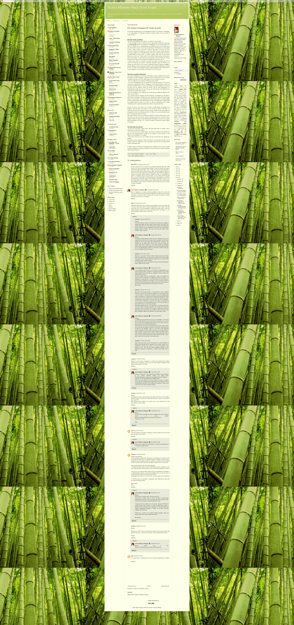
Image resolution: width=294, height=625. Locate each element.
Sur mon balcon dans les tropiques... (115, 68)
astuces (175, 89)
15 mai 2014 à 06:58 (140, 454)
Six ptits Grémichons (114, 104)
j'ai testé (184, 107)
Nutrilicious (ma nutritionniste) (116, 188)
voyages (177, 134)
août (178, 221)
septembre (179, 185)
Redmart (111, 207)
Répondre (133, 185)
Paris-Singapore (113, 27)
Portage (183, 117)
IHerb (110, 205)
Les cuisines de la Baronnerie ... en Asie (114, 142)
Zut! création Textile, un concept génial (181, 194)
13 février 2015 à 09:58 (156, 316)
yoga (179, 136)
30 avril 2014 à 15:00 (155, 442)
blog (180, 91)
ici (128, 33)
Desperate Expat (113, 101)
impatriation (183, 106)
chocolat (176, 94)
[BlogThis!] (151, 154)
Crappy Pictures (113, 134)
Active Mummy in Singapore (138, 190)
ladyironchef (112, 147)
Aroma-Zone (112, 199)
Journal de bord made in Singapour (115, 93)
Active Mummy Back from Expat (132, 7)
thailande (180, 126)
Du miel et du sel (113, 172)
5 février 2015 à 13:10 (145, 253)
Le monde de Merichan (114, 42)
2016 (177, 167)
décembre (179, 179)
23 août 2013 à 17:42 (155, 410)
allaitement (176, 87)
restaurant (182, 120)
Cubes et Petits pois (113, 154)
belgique (175, 91)
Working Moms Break (114, 116)
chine (183, 92)
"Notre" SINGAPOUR (114, 38)
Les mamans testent (113, 127)
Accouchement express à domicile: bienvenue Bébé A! (181, 148)
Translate (179, 74)
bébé (133, 155)
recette (177, 120)
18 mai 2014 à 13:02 (155, 492)
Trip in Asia (112, 35)
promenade (184, 118)
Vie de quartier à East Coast (114, 81)
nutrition (180, 115)
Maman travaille (113, 113)
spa (174, 125)
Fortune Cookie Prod (114, 53)
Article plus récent (132, 586)
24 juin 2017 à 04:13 (138, 556)
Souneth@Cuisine (113, 179)
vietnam (185, 132)
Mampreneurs (116, 20)
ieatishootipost (112, 176)
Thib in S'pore (112, 89)
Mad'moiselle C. (113, 130)
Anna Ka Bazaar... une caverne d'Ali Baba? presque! (181, 217)
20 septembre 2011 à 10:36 (143, 164)
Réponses (135, 216)
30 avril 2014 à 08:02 (138, 430)
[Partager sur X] (152, 154)
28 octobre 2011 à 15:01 (140, 203)
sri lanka (178, 125)
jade (132, 556)
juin (178, 225)
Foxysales (111, 203)
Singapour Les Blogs (114, 49)
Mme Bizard (112, 56)
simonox (150, 607)
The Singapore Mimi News (115, 97)
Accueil (148, 586)
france (181, 103)
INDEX (108, 20)
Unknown (133, 454)
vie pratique (141, 155)
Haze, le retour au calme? (179, 152)
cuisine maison (180, 98)
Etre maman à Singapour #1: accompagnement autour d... (181, 211)
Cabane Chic (111, 201)
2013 (177, 173)
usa (184, 126)
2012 (177, 175)
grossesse (176, 104)
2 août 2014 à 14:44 (155, 543)
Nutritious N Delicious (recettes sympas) (116, 192)
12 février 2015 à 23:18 (145, 289)
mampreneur (183, 112)
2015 (177, 169)
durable (182, 101)
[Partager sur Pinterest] (155, 154)
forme (175, 103)
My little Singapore (113, 85)
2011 (177, 177)
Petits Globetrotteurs (114, 45)
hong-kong (182, 104)
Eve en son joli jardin (114, 63)
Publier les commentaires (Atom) (141, 588)
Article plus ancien (165, 586)
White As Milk (112, 210)
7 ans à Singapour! (180, 156)
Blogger (159, 607)
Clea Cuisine (112, 150)
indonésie (178, 107)
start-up (183, 125)
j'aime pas (184, 109)
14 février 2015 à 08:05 (145, 340)
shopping (176, 121)
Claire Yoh (111, 120)
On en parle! (125, 20)
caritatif (177, 92)
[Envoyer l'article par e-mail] (147, 153)
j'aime (178, 109)
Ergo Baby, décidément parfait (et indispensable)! (181, 207)
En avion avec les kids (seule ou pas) (180, 159)
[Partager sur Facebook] (154, 154)
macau (183, 110)
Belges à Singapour (113, 60)
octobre (179, 183)
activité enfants (178, 86)
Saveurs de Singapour (114, 182)
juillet (178, 223)
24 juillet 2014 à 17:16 (141, 526)
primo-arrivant (176, 118)
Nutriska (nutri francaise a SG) (115, 190)
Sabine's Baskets (112, 208)
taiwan (175, 126)
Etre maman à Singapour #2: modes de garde (181, 143)
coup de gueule (178, 95)
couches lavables (183, 94)
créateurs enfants (182, 97)
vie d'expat (177, 129)
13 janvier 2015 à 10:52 (145, 219)
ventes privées (181, 128)
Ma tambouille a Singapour (115, 165)
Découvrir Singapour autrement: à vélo (181, 191)
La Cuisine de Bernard (114, 161)
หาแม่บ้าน (167, 558)
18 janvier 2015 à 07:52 (156, 235)
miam (178, 114)
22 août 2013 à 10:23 (140, 393)
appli (183, 87)
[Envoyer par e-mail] (149, 154)
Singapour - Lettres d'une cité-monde (115, 72)
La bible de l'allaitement (180, 187)
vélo (175, 128)
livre (177, 110)
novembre (179, 181)
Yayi (132, 430)
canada (185, 91)
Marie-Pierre (134, 164)
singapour (136, 155)
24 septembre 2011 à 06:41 (153, 190)
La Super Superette (113, 158)
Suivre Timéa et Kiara (114, 77)
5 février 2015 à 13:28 (155, 268)
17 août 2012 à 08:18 (140, 359)
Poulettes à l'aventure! (114, 31)
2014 (177, 171)
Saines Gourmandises (114, 168)
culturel (175, 100)
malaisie (176, 112)
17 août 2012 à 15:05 (155, 372)
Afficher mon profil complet (180, 58)
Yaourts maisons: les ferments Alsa (181, 197)
